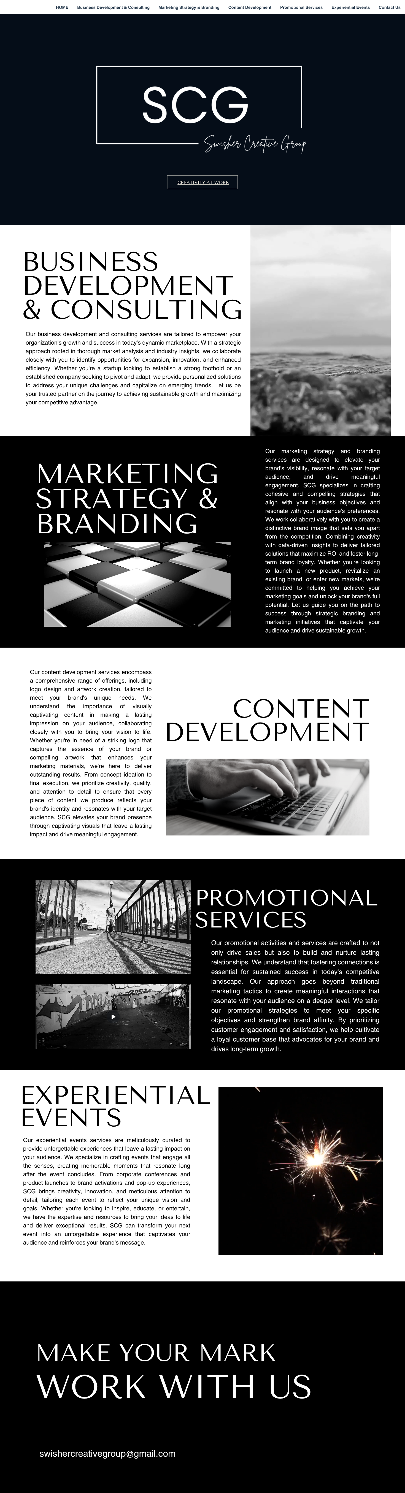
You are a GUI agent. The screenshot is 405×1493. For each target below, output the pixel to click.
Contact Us (390, 7)
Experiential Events (350, 7)
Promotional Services (301, 7)
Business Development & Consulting (113, 7)
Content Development (249, 7)
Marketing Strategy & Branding (188, 7)
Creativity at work (203, 182)
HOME (62, 7)
